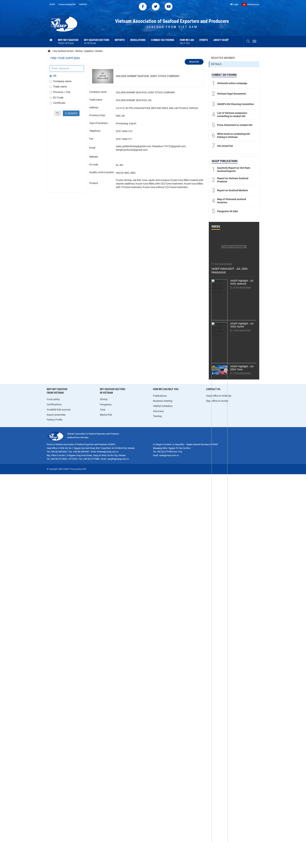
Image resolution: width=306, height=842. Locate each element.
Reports (120, 40)
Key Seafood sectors (96, 41)
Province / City (61, 92)
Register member (223, 57)
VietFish (83, 4)
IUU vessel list (225, 145)
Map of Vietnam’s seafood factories (231, 201)
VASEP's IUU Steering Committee (235, 104)
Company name (62, 81)
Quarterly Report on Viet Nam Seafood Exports (233, 169)
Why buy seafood (68, 41)
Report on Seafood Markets (232, 190)
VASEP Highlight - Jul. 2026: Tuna (242, 368)
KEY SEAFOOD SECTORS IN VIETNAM (112, 391)
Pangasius (106, 404)
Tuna (102, 409)
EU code (93, 164)
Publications (160, 395)
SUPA (52, 4)
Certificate (59, 102)
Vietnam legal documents (231, 93)
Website (93, 156)
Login (236, 4)
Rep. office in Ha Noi (217, 400)
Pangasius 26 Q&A (227, 211)
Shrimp (104, 399)
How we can (187, 41)
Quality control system (101, 172)
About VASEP (221, 40)
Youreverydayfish (66, 4)
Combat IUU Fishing (162, 40)
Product (93, 183)
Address (93, 107)
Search (72, 113)
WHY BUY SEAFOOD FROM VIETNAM (57, 391)
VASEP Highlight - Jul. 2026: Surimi (242, 325)
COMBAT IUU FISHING (224, 74)
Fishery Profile (54, 419)
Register (194, 61)
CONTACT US (213, 389)
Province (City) (97, 115)
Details (216, 64)
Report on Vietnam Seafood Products (232, 180)
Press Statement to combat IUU (234, 125)
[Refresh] (57, 113)
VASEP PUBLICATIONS (225, 161)
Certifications (54, 404)
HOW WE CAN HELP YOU (165, 389)
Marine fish (106, 414)
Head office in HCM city (218, 395)
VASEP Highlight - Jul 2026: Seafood (241, 282)
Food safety (53, 399)
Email (92, 147)
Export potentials (56, 414)
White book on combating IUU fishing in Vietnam (233, 135)
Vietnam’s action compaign (232, 83)
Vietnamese (253, 4)
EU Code (58, 97)
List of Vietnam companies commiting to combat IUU (232, 115)
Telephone (94, 130)
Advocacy (158, 411)
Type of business (98, 123)
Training (157, 416)
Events (203, 40)
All (54, 75)
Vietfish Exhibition (163, 406)
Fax (91, 138)
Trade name (60, 86)
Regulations (138, 40)
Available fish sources (58, 409)
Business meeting (162, 400)
